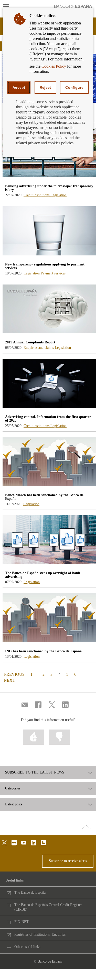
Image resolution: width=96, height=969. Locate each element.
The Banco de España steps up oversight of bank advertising (42, 575)
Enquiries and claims (39, 348)
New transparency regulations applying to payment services (44, 266)
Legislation (58, 195)
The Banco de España (30, 892)
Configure (74, 87)
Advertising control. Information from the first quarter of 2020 (48, 418)
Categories (12, 788)
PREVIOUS (14, 674)
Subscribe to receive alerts (68, 861)
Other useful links (27, 947)
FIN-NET (21, 922)
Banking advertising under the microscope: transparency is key (49, 188)
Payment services (53, 273)
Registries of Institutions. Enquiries (40, 934)
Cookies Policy (53, 66)
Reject (45, 87)
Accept (19, 87)
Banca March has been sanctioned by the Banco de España (44, 497)
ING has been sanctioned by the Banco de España (43, 651)
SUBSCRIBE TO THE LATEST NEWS (34, 772)
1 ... (33, 674)
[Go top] (86, 827)
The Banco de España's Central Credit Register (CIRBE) (48, 907)
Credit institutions (37, 195)
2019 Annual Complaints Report (30, 342)
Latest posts (13, 804)
